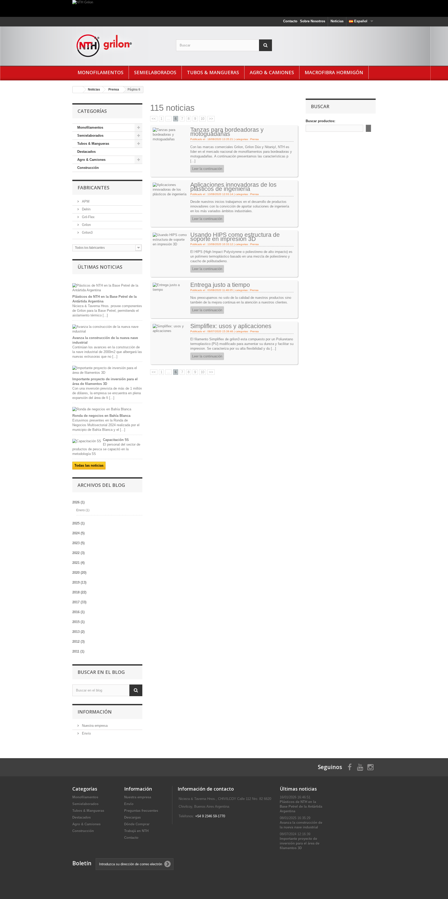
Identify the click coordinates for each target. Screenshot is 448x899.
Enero (82, 510)
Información (95, 712)
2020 (79, 573)
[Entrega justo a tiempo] (170, 287)
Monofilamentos (100, 72)
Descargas (132, 817)
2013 (78, 632)
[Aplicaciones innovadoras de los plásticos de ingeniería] (170, 189)
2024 (78, 533)
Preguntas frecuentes (141, 811)
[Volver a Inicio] (78, 89)
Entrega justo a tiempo (220, 284)
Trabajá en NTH (136, 831)
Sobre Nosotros (312, 21)
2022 (78, 553)
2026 (78, 502)
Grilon (86, 225)
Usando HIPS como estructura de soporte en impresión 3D (235, 236)
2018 (79, 592)
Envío (86, 733)
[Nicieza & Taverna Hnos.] (120, 45)
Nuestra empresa (94, 726)
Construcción (88, 168)
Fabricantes (93, 187)
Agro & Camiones (272, 72)
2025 (78, 523)
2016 (78, 612)
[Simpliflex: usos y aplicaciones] (170, 328)
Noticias (337, 21)
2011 (78, 651)
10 (202, 119)
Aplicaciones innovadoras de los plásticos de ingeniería (233, 186)
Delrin (85, 209)
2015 (78, 622)
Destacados (86, 152)
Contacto (290, 21)
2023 (78, 543)
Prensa (113, 89)
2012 (78, 642)
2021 (78, 563)
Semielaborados (155, 72)
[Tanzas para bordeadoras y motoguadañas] (170, 134)
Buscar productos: (320, 121)
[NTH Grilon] (224, 8)
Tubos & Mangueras (213, 72)
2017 (79, 602)
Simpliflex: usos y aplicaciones (230, 326)
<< (154, 119)
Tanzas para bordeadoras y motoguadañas (227, 131)
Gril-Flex (88, 217)
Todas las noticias (88, 465)
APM (85, 201)
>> (211, 119)
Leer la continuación (207, 169)
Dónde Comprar (137, 824)
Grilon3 (87, 232)
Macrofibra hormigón (334, 72)
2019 (79, 582)
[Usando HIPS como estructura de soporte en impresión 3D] (170, 239)
